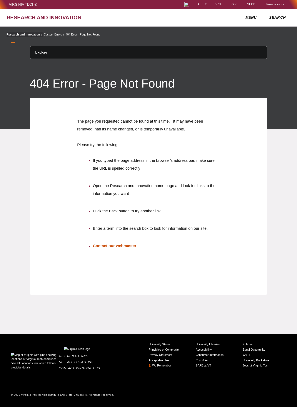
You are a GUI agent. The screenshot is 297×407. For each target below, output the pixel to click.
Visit (219, 4)
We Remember (161, 365)
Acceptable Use (159, 360)
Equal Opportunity (254, 349)
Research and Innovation (24, 34)
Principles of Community (164, 349)
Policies (248, 344)
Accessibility (204, 349)
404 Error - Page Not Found (83, 34)
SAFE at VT (203, 365)
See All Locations (77, 362)
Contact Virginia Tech (81, 368)
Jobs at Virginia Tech (256, 365)
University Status (159, 344)
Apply (202, 4)
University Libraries (208, 344)
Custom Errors (54, 34)
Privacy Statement (160, 354)
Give (235, 4)
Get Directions (74, 356)
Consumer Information (210, 354)
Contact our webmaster (114, 246)
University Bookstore (256, 360)
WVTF (247, 354)
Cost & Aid (202, 360)
